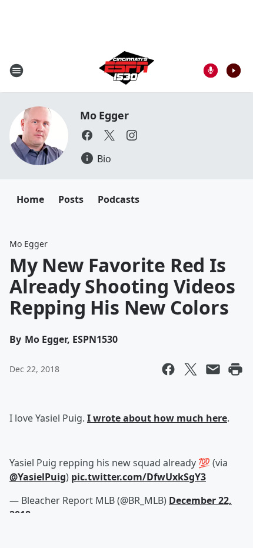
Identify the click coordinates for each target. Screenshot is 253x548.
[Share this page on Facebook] (168, 369)
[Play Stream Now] (234, 71)
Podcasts (118, 199)
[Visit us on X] (109, 135)
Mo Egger (104, 115)
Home (30, 199)
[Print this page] (235, 369)
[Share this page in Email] (213, 369)
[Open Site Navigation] (16, 71)
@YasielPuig (37, 476)
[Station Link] (126, 70)
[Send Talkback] (211, 71)
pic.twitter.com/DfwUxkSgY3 (138, 476)
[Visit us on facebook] (87, 135)
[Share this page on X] (190, 369)
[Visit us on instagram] (132, 135)
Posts (71, 199)
